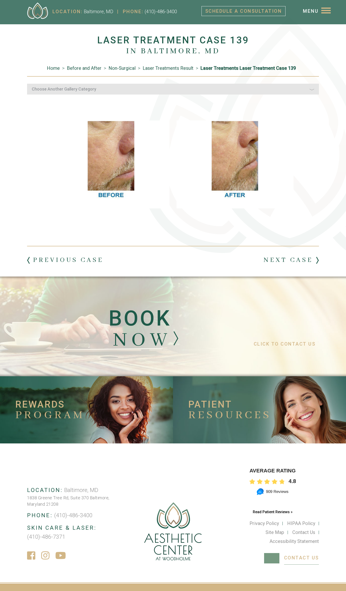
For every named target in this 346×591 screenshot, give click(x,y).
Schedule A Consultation (243, 11)
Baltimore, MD (98, 11)
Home (53, 68)
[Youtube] (60, 555)
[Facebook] (31, 555)
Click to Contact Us (285, 344)
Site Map (275, 532)
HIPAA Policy (301, 523)
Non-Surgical (122, 68)
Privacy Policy (264, 523)
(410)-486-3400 (161, 11)
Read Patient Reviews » (273, 512)
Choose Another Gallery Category (64, 89)
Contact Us (303, 532)
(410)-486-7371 (46, 536)
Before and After (84, 68)
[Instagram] (45, 555)
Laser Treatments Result (168, 68)
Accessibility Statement (294, 541)
